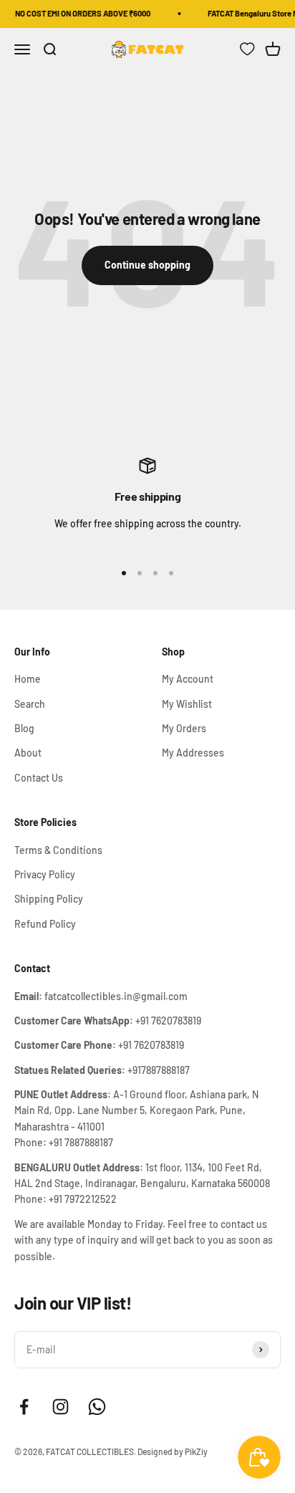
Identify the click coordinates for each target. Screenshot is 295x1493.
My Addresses (193, 752)
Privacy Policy (44, 874)
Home (27, 679)
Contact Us (38, 778)
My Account (187, 679)
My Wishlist (187, 704)
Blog (24, 728)
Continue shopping (147, 265)
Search (29, 704)
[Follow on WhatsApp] (97, 1406)
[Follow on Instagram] (60, 1406)
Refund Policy (45, 924)
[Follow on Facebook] (24, 1406)
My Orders (184, 728)
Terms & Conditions (58, 850)
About (28, 752)
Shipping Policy (48, 899)
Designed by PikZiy (172, 1451)
